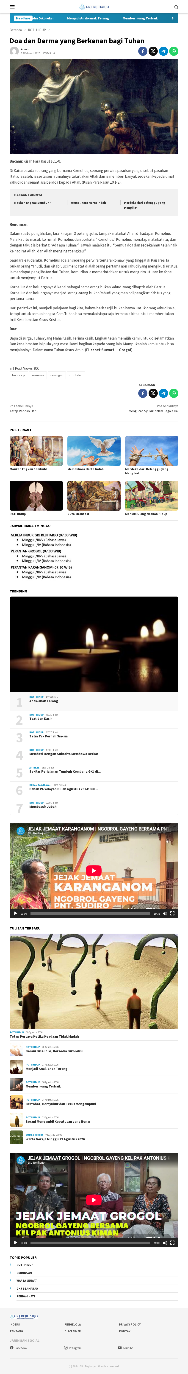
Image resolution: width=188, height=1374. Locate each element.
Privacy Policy (130, 1324)
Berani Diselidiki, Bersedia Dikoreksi (54, 1051)
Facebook (21, 1348)
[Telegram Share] (163, 51)
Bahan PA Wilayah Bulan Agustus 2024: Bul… (63, 789)
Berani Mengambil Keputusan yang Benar (58, 1122)
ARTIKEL (34, 767)
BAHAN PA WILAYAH (40, 785)
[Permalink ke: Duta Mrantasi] (94, 496)
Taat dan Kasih (41, 719)
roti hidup (76, 375)
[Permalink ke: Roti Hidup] (36, 496)
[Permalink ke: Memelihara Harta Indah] (94, 451)
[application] (94, 870)
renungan (56, 375)
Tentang (16, 1331)
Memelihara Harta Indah (88, 203)
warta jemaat (27, 1281)
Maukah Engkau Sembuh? (32, 203)
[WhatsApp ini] (173, 51)
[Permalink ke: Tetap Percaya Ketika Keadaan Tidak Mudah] (94, 981)
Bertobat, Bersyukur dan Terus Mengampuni (61, 1104)
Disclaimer (72, 1331)
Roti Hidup (18, 514)
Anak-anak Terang (43, 701)
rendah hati (26, 1296)
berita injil (18, 375)
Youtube (128, 1348)
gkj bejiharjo (27, 1289)
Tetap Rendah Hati (23, 408)
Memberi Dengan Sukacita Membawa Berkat (64, 754)
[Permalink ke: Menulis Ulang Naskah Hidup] (151, 496)
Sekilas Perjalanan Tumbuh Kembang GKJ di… (65, 771)
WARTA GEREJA (34, 1135)
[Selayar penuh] (172, 913)
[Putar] (15, 913)
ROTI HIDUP (36, 697)
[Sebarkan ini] (142, 51)
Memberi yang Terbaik (112, 18)
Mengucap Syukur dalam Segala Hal (153, 408)
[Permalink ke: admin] (14, 51)
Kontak (124, 1331)
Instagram (75, 1348)
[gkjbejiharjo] (94, 6)
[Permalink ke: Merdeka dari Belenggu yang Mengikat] (151, 451)
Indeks (15, 1324)
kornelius (38, 375)
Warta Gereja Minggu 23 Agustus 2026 (55, 1139)
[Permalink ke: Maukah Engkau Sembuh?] (36, 451)
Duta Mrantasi (78, 514)
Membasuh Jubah (43, 807)
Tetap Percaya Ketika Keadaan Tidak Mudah (44, 1036)
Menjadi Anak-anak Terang (61, 18)
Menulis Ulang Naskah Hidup (146, 514)
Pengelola (72, 1324)
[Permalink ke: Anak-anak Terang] (94, 644)
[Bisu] (165, 913)
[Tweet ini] (153, 51)
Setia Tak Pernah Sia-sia (48, 736)
